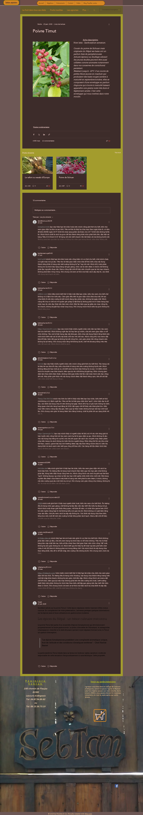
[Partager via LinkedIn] (44, 135)
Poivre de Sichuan (66, 177)
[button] (94, 10)
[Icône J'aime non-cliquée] (39, 248)
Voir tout (118, 152)
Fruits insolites (56, 10)
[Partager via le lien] (49, 135)
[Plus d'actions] (109, 24)
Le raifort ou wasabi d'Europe (37, 177)
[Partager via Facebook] (34, 135)
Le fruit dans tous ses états (34, 10)
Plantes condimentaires (41, 127)
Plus (84, 10)
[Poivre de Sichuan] (71, 165)
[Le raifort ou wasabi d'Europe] (37, 165)
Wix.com (88, 814)
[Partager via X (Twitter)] (39, 135)
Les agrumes (72, 10)
